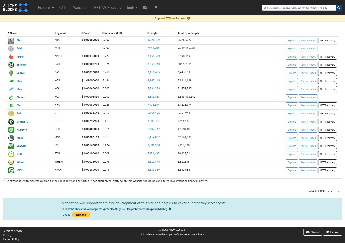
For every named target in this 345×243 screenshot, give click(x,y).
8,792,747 (154, 129)
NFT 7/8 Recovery (107, 7)
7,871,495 (154, 153)
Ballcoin (21, 64)
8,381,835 (154, 96)
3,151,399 (154, 56)
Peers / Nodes (308, 40)
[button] (132, 8)
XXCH (20, 170)
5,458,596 (154, 113)
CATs (62, 7)
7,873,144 (154, 104)
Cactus (21, 73)
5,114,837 (154, 137)
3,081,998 (154, 145)
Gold (19, 113)
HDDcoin (22, 129)
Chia (19, 81)
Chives (21, 97)
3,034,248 (154, 64)
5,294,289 (154, 88)
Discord (315, 232)
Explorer (45, 7)
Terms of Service (13, 231)
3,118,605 (154, 72)
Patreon (334, 232)
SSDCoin (22, 146)
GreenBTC (22, 121)
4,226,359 (154, 40)
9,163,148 (154, 80)
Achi (19, 48)
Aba (19, 40)
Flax (19, 105)
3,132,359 (154, 169)
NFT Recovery (327, 40)
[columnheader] (30, 33)
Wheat (20, 162)
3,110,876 (154, 161)
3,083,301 (154, 121)
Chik (19, 89)
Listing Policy (11, 239)
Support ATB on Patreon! (170, 18)
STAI (19, 154)
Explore (292, 40)
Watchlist (80, 7)
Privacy (7, 235)
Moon (20, 137)
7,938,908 (154, 48)
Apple (20, 56)
